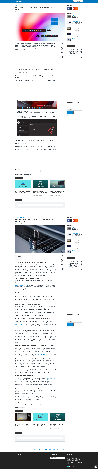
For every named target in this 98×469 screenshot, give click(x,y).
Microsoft (74, 21)
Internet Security (21, 407)
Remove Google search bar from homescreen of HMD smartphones (77, 40)
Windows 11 (21, 174)
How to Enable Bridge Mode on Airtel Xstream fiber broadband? (77, 29)
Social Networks (55, 1)
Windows (17, 5)
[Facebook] (68, 8)
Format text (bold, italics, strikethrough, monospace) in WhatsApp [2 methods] (74, 54)
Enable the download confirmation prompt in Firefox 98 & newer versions (57, 193)
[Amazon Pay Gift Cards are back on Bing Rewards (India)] (69, 22)
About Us (18, 459)
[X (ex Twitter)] (71, 8)
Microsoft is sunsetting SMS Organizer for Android (76, 17)
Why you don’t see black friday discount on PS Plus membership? (77, 34)
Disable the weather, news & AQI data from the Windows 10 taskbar (49, 449)
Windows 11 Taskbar (27, 174)
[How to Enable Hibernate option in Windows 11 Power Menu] (23, 184)
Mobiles (48, 1)
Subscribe (70, 112)
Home (18, 457)
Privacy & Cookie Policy (21, 460)
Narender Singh (62, 45)
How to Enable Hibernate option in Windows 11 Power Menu (22, 192)
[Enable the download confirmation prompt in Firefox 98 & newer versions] (57, 184)
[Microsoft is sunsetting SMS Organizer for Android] (69, 16)
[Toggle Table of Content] (19, 259)
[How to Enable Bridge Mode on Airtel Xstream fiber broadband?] (69, 28)
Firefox (51, 189)
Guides (40, 1)
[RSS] (76, 8)
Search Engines (78, 21)
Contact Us (18, 462)
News (45, 1)
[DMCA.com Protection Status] (70, 466)
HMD (73, 38)
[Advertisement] (36, 59)
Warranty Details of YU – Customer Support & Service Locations (75, 58)
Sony (73, 32)
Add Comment (30, 11)
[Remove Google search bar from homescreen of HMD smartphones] (69, 39)
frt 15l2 (70, 48)
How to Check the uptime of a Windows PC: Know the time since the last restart (40, 193)
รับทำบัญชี (70, 64)
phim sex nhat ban (72, 61)
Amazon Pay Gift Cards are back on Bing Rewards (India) (77, 23)
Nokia (75, 38)
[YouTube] (74, 8)
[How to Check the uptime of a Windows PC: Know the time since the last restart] (40, 184)
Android (73, 15)
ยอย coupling (71, 57)
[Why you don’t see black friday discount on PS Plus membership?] (69, 33)
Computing (74, 27)
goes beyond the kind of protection (44, 354)
